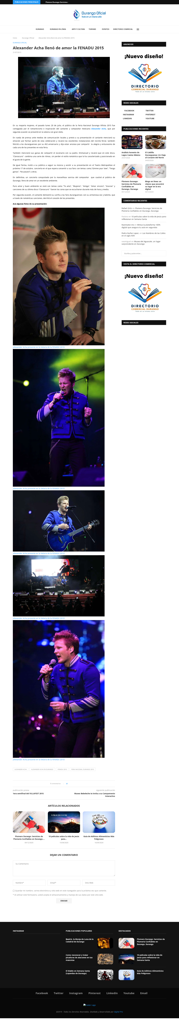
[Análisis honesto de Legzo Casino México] (132, 142)
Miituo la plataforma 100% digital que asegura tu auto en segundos (141, 226)
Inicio (15, 38)
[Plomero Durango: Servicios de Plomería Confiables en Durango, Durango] (29, 822)
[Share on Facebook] (70, 783)
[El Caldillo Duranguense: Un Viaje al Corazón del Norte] (155, 142)
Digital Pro (118, 1012)
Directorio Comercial (123, 29)
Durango (40, 29)
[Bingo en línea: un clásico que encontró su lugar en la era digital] (155, 171)
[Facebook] (155, 2)
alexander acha (21, 769)
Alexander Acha (98, 128)
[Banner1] (144, 292)
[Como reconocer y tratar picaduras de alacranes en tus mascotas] (105, 959)
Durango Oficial (28, 38)
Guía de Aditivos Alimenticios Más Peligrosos (98, 837)
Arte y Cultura (78, 29)
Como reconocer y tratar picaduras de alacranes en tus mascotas (79, 957)
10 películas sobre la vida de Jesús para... (64, 837)
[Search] (144, 29)
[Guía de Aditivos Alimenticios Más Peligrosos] (99, 822)
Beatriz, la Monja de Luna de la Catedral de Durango (79, 940)
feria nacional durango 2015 (82, 769)
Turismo (92, 29)
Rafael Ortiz (127, 208)
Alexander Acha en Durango (42, 769)
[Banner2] (144, 73)
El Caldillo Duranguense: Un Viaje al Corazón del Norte (155, 155)
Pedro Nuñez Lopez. (130, 233)
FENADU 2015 (62, 769)
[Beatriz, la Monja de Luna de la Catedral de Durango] (105, 943)
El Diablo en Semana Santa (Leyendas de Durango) (78, 972)
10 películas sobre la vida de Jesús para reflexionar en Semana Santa (144, 217)
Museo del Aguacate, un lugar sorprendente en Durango (141, 242)
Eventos (105, 29)
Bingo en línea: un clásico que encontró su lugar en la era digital (154, 185)
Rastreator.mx (128, 225)
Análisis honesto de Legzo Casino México (131, 153)
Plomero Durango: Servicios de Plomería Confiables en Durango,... (29, 837)
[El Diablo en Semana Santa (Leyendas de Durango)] (105, 975)
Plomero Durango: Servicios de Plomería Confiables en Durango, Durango (131, 185)
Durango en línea (58, 29)
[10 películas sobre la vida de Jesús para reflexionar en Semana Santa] (64, 822)
